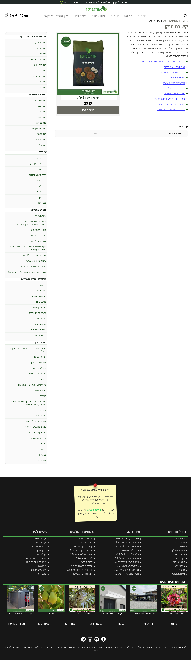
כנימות (43, 379)
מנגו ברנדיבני (40, 106)
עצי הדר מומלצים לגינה (35, 562)
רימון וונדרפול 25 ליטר (83, 573)
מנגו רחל (42, 87)
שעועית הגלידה (39, 215)
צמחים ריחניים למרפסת (36, 421)
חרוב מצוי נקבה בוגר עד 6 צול (79, 550)
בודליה (182, 569)
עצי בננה (42, 565)
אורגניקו (184, 20)
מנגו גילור (42, 111)
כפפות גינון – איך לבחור (174, 66)
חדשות (148, 623)
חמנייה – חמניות (39, 296)
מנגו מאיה (42, 117)
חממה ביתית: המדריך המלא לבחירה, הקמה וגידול (28, 350)
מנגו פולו (42, 81)
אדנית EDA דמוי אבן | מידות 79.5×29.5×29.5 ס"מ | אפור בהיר (31, 223)
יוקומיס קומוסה (39, 307)
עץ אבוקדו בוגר (39, 390)
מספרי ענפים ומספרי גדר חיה (171, 104)
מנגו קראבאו (40, 139)
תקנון (121, 623)
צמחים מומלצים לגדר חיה (35, 426)
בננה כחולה (41, 180)
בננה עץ (42, 197)
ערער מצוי (41, 290)
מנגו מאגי (42, 53)
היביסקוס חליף (178, 550)
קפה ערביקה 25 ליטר (83, 546)
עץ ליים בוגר (41, 542)
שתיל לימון (41, 573)
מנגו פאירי (41, 133)
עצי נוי (43, 449)
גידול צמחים (98, 16)
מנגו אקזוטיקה (40, 42)
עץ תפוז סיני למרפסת (37, 373)
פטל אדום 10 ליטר (38, 235)
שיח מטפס (41, 410)
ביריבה (43, 285)
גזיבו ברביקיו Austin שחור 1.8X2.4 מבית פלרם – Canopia (112, 538)
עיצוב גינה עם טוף (38, 438)
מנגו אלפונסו (40, 100)
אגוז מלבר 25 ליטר (38, 241)
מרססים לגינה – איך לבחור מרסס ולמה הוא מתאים (162, 61)
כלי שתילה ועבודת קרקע (174, 82)
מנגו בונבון (41, 48)
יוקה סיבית (180, 558)
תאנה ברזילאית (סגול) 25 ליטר (79, 554)
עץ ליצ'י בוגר (40, 554)
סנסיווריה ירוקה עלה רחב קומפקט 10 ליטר (73, 538)
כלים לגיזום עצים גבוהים (174, 93)
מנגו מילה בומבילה (38, 59)
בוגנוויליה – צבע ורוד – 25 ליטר (32, 266)
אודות (174, 623)
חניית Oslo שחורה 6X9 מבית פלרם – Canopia (117, 573)
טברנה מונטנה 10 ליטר (82, 565)
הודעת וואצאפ (94, 510)
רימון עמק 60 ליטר (84, 542)
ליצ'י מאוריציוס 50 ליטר (82, 558)
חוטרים (43, 395)
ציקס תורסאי (87, 562)
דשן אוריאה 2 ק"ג (38, 229)
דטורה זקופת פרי (177, 573)
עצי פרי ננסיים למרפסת (35, 558)
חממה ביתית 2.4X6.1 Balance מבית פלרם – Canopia (114, 558)
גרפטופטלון (180, 538)
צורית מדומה (40, 324)
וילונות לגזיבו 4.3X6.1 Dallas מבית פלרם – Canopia (115, 554)
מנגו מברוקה (40, 122)
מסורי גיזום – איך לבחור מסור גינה (170, 98)
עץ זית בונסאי (40, 538)
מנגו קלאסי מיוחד (38, 569)
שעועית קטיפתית (38, 329)
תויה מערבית (40, 335)
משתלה (128, 16)
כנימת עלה (41, 454)
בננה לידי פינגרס (39, 186)
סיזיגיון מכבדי (40, 318)
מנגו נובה (42, 70)
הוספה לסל (88, 110)
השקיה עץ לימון (39, 550)
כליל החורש (179, 542)
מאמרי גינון (80, 16)
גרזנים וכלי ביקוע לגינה (175, 88)
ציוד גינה (142, 16)
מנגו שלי (42, 145)
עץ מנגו (114, 16)
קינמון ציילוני (179, 562)
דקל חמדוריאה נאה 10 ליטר (34, 255)
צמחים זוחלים (40, 460)
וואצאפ (93, 2)
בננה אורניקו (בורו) (38, 163)
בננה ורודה (41, 169)
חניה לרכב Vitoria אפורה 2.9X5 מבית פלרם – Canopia (113, 546)
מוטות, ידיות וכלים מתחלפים (172, 72)
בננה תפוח (41, 202)
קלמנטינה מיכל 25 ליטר (36, 260)
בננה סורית (41, 191)
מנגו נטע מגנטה (39, 76)
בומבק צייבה (41, 301)
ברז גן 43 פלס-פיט (130, 550)
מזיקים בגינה (40, 415)
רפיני (182, 546)
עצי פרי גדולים (40, 443)
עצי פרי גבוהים (39, 356)
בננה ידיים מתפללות (37, 174)
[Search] (185, 16)
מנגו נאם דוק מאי (38, 128)
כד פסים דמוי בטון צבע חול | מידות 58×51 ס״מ (71, 569)
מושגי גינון (173, 20)
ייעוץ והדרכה (62, 16)
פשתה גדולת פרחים (37, 312)
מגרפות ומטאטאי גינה (175, 77)
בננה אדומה (41, 158)
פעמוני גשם (179, 565)
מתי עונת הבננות (38, 546)
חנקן (165, 20)
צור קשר (48, 16)
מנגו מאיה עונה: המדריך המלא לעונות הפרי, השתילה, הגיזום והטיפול (27, 403)
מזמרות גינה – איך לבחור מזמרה (171, 109)
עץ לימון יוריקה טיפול (37, 432)
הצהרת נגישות (16, 623)
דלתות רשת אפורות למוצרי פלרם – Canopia (27, 272)
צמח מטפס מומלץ (38, 362)
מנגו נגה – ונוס (40, 64)
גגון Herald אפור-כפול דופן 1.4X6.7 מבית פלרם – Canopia (28, 248)
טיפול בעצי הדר (39, 368)
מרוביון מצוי (180, 554)
